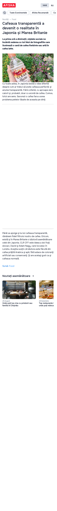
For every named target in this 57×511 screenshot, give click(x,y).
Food (14, 19)
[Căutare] (4, 13)
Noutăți (5, 19)
